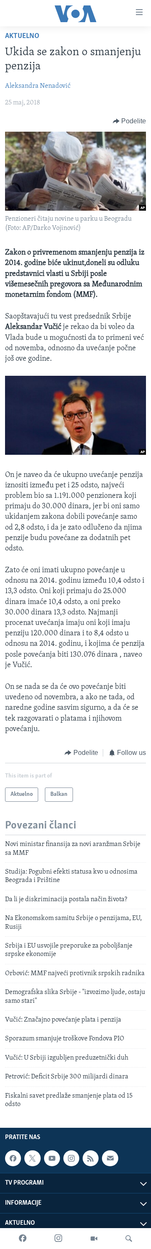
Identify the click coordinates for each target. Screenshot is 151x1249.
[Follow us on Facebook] (13, 1158)
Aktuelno (22, 36)
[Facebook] (23, 1238)
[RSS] (91, 1158)
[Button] (129, 121)
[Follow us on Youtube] (52, 1158)
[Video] (94, 1238)
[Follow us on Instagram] (71, 1158)
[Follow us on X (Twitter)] (32, 1158)
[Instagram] (58, 1238)
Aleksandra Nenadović (37, 86)
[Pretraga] (128, 1238)
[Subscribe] (110, 1158)
